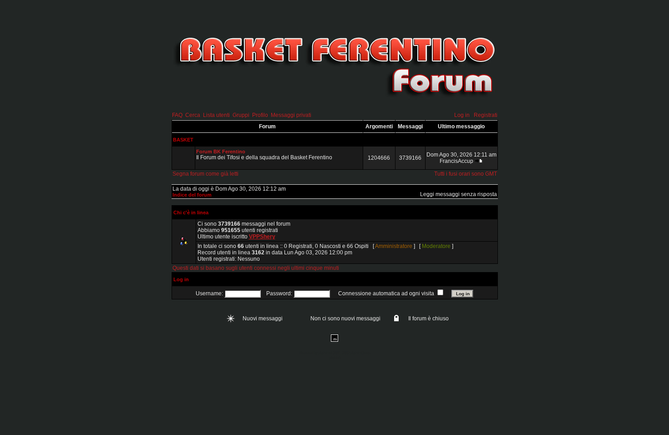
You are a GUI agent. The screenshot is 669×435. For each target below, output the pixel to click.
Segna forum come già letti (205, 174)
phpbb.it (334, 357)
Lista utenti (216, 115)
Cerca (192, 115)
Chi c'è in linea (190, 212)
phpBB (323, 353)
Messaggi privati (291, 115)
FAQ (177, 115)
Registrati (485, 115)
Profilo (260, 115)
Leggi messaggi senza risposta (458, 194)
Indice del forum (192, 194)
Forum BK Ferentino (220, 151)
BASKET (183, 139)
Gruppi (241, 115)
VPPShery (262, 236)
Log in (462, 115)
